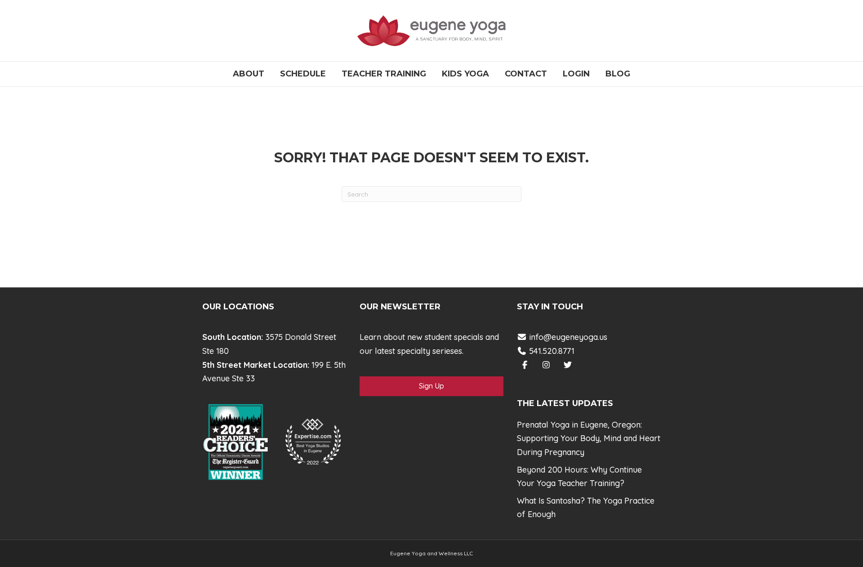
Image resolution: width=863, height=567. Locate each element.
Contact (526, 74)
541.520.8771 (550, 351)
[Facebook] (525, 365)
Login (576, 74)
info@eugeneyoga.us (568, 337)
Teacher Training (384, 74)
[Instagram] (546, 365)
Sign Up (431, 385)
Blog (617, 74)
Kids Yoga (465, 74)
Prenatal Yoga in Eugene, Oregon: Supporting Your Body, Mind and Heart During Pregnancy (588, 438)
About (248, 74)
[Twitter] (568, 365)
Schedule (303, 74)
